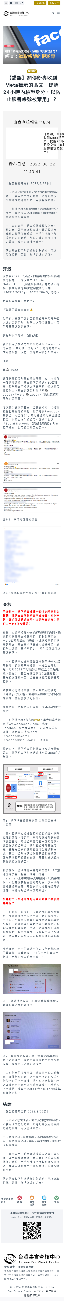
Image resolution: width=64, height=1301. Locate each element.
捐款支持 (54, 3)
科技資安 (32, 71)
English (40, 3)
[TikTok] (21, 3)
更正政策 (39, 1291)
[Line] (6, 3)
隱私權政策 (34, 1295)
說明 (37, 719)
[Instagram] (16, 3)
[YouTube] (11, 3)
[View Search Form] (52, 13)
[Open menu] (58, 13)
